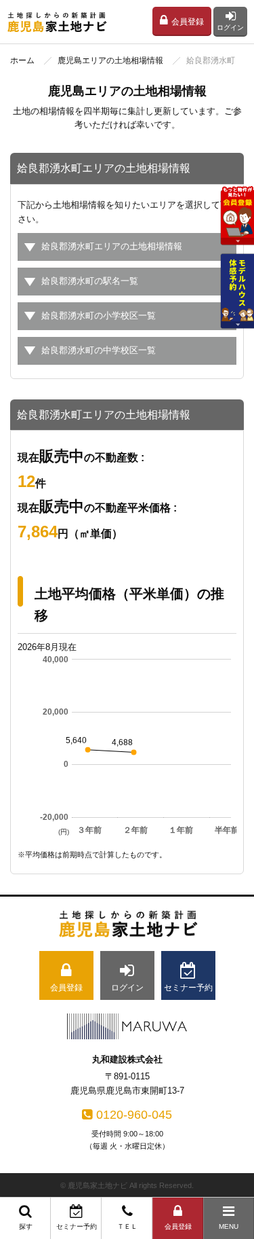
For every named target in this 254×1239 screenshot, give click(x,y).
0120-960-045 (134, 1114)
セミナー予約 (76, 1226)
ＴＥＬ (127, 1226)
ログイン (230, 27)
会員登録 (187, 21)
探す (26, 1226)
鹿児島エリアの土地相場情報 (110, 60)
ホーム (22, 60)
